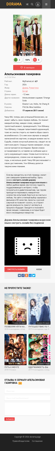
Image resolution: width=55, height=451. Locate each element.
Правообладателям (20, 441)
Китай (25, 91)
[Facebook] (23, 275)
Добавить (9, 419)
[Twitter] (33, 275)
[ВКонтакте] (19, 275)
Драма (25, 88)
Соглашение (37, 441)
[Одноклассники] (26, 275)
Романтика (33, 88)
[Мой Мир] (30, 275)
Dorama (14, 4)
